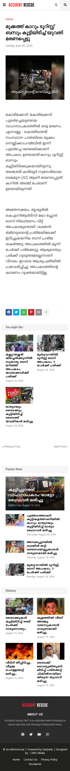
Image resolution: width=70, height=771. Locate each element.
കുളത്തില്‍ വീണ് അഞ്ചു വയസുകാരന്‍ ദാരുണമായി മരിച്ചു (50, 625)
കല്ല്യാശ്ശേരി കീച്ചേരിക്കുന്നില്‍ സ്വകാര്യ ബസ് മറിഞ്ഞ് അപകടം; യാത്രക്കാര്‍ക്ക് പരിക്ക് (19, 366)
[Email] (38, 312)
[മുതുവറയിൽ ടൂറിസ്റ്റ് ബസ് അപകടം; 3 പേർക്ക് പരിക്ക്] (51, 343)
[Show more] (46, 312)
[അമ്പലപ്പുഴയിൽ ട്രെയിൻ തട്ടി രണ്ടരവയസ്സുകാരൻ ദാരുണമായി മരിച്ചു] (15, 547)
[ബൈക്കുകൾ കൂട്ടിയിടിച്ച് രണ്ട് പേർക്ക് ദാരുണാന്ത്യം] (19, 606)
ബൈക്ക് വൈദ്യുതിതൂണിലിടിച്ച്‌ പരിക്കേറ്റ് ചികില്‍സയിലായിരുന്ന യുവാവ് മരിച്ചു (49, 672)
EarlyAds (48, 749)
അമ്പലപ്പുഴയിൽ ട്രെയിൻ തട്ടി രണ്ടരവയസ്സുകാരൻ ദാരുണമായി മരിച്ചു (42, 548)
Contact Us (30, 759)
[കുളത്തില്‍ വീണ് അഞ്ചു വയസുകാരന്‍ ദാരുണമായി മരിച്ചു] (51, 606)
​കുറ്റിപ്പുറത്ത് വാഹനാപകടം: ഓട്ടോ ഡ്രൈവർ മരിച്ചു (31, 495)
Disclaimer (35, 764)
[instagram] (47, 734)
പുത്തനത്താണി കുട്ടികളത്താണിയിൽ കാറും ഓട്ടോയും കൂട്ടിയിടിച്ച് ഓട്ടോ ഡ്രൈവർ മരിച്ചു (43, 523)
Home (9, 19)
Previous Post (12, 446)
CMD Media (37, 753)
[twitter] (31, 734)
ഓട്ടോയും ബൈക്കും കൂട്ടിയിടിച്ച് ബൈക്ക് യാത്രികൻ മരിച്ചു (19, 414)
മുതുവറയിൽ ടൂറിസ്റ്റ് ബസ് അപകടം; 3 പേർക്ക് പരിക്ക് (49, 360)
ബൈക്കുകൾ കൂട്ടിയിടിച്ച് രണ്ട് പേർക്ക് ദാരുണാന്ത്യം (18, 623)
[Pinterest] (31, 312)
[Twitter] (16, 312)
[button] (4, 5)
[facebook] (23, 734)
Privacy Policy (49, 759)
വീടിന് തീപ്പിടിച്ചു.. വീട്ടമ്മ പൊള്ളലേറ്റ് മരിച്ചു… (19, 668)
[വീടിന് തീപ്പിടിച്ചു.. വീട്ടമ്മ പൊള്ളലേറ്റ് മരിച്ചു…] (19, 651)
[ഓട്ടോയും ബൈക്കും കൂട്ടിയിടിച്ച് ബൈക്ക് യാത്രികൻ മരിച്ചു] (19, 395)
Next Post (60, 446)
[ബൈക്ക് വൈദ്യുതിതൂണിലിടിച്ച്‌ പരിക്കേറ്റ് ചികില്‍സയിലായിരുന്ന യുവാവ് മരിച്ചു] (51, 651)
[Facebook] (9, 312)
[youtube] (39, 734)
